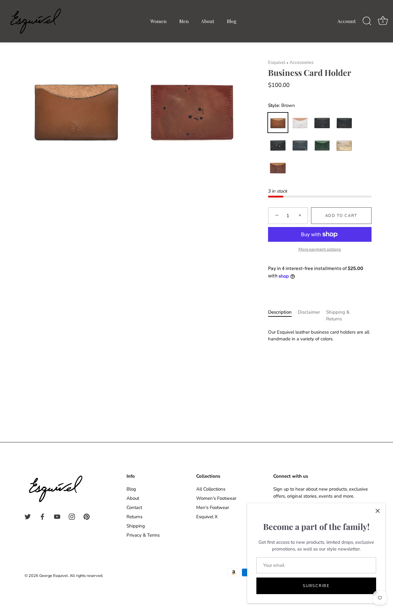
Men (184, 21)
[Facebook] (42, 516)
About (207, 21)
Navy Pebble (300, 145)
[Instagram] (72, 516)
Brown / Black (278, 168)
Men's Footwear (212, 507)
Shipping (135, 526)
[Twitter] (28, 516)
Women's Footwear (216, 498)
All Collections (210, 489)
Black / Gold (344, 122)
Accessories (301, 62)
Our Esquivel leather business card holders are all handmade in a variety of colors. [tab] (318, 335)
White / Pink (300, 122)
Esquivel (276, 62)
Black (322, 122)
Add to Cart (341, 215)
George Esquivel (53, 575)
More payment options (319, 249)
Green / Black (322, 145)
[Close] (377, 511)
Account (346, 21)
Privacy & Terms (143, 535)
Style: (281, 105)
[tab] (283, 316)
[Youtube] (57, 516)
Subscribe (316, 586)
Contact (134, 507)
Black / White (278, 145)
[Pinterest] (87, 516)
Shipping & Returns (338, 315)
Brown (278, 122)
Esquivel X (207, 517)
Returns (134, 517)
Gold (344, 145)
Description (280, 312)
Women (158, 21)
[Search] (367, 21)
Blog (231, 21)
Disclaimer (309, 312)
